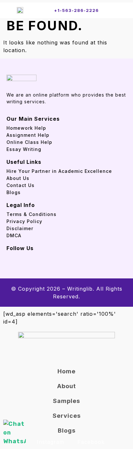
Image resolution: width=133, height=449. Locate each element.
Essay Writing (23, 149)
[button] (120, 10)
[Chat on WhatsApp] (14, 433)
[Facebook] (9, 256)
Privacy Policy (24, 221)
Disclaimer (19, 228)
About (66, 386)
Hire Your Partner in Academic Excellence (60, 171)
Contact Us (20, 185)
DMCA (13, 235)
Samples (66, 401)
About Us (17, 178)
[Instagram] (21, 256)
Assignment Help (27, 135)
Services (67, 415)
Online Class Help (29, 142)
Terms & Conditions (31, 214)
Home (66, 371)
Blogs (13, 192)
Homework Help (26, 128)
